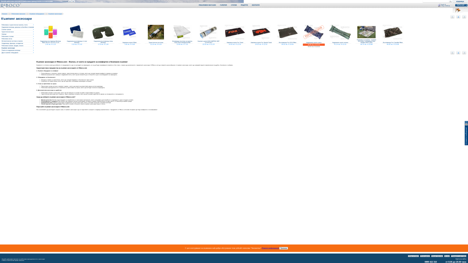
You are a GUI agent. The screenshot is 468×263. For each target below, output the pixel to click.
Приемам (283, 248)
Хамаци (4, 34)
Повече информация (270, 248)
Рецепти (244, 5)
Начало (4, 14)
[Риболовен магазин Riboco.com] (10, 8)
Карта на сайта (461, 259)
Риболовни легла (7, 38)
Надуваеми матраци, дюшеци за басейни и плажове (18, 27)
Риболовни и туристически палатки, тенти (15, 25)
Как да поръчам (437, 256)
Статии (234, 5)
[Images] (466, 256)
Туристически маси (8, 32)
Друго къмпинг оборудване (10, 52)
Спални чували (6, 29)
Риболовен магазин (18, 14)
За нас (447, 256)
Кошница (460, 1)
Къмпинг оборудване (37, 14)
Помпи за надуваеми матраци (11, 50)
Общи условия (413, 256)
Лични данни (425, 256)
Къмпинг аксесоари (55, 14)
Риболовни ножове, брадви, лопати (12, 45)
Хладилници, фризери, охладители (12, 43)
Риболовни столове (8, 36)
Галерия (223, 5)
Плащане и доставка (458, 256)
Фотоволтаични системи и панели (12, 41)
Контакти (256, 5)
